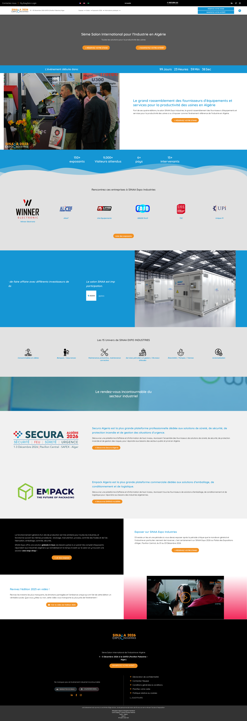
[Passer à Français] (80, 3)
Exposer (81, 10)
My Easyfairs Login (28, 3)
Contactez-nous (9, 3)
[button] (216, 8)
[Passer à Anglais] (84, 3)
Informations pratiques (111, 10)
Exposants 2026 (97, 10)
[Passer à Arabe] (88, 3)
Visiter (88, 10)
